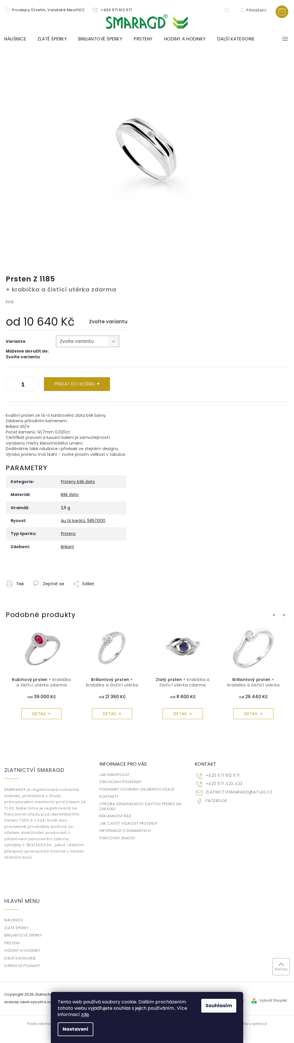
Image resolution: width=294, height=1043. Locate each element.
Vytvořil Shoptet (273, 1000)
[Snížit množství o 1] (34, 385)
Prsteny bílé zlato (78, 481)
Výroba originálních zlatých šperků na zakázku (140, 806)
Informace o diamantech (125, 830)
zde (85, 1014)
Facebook (216, 800)
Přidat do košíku (75, 384)
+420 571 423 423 (224, 784)
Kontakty (109, 796)
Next (284, 615)
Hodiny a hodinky (22, 950)
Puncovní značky (117, 838)
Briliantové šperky (23, 935)
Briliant (67, 547)
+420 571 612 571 (223, 775)
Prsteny (68, 533)
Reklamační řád (115, 816)
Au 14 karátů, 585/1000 (83, 521)
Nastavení (75, 1029)
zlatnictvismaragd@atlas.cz (239, 792)
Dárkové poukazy (22, 965)
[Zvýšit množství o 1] (11, 385)
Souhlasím (219, 1005)
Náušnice (13, 920)
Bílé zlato (70, 494)
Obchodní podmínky (120, 781)
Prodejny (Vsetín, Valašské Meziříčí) (48, 10)
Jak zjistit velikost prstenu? (128, 823)
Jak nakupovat (114, 774)
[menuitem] (18, 39)
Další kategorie (20, 958)
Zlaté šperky (16, 927)
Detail (39, 714)
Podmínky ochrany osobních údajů (137, 789)
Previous (275, 615)
